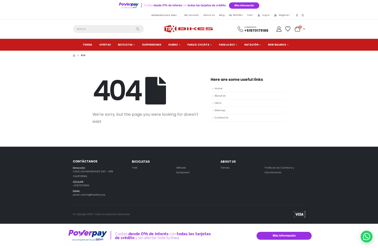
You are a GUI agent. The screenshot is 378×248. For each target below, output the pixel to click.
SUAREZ (173, 44)
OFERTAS (105, 44)
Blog (221, 15)
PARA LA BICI (227, 44)
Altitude (181, 168)
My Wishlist (236, 15)
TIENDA (87, 44)
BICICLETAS (125, 44)
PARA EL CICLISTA (198, 44)
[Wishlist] (288, 29)
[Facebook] (296, 15)
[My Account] (279, 29)
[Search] (138, 29)
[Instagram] (302, 15)
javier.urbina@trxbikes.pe (89, 195)
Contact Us (221, 117)
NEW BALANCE (277, 44)
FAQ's (218, 103)
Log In (266, 15)
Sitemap (220, 110)
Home (218, 88)
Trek (134, 168)
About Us (209, 15)
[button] (366, 236)
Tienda (224, 168)
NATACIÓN (251, 44)
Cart (250, 15)
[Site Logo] (189, 29)
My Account (191, 15)
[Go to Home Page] (74, 55)
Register (284, 15)
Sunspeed (182, 172)
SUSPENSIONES (151, 44)
